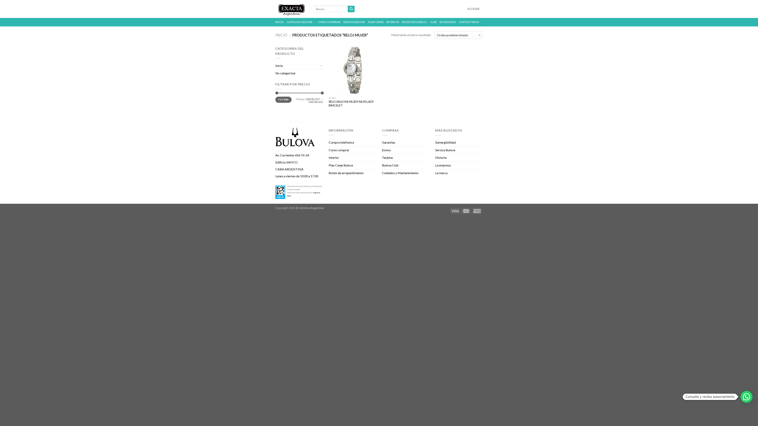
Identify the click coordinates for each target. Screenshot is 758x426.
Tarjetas (387, 157)
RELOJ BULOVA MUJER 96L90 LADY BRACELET (351, 103)
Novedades (448, 22)
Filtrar (283, 99)
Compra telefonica (341, 142)
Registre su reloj (414, 22)
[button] (746, 397)
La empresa (443, 165)
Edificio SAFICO (286, 162)
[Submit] (351, 9)
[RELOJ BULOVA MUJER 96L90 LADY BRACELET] (353, 70)
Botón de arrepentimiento (346, 173)
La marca (441, 173)
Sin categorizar (285, 73)
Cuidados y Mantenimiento (400, 173)
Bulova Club (390, 165)
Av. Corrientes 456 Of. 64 (292, 155)
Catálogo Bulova (299, 22)
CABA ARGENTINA (289, 169)
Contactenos (469, 22)
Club (433, 22)
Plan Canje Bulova (341, 165)
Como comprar (329, 22)
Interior (392, 22)
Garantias (388, 142)
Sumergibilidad (445, 142)
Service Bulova (354, 22)
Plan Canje (376, 22)
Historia (441, 157)
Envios (386, 150)
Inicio (279, 22)
